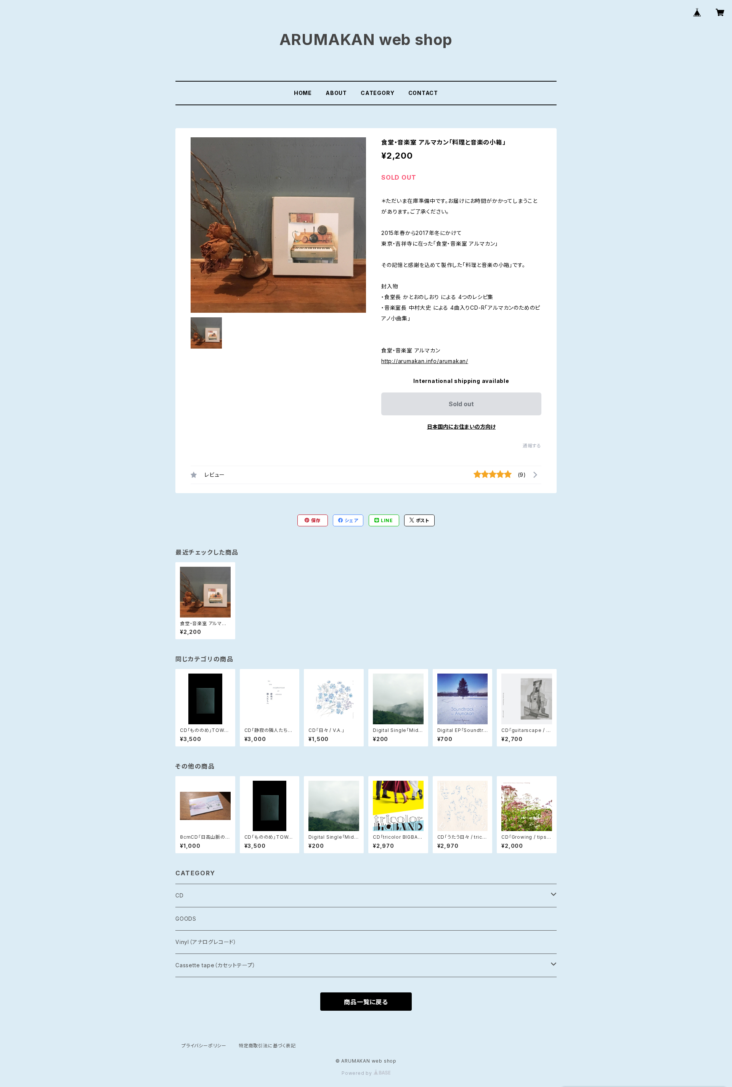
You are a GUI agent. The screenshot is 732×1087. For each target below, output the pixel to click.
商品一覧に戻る (366, 1002)
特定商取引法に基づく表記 (267, 1045)
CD (179, 895)
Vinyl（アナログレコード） (206, 942)
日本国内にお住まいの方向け (461, 426)
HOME (303, 93)
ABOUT (336, 93)
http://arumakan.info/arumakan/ (424, 361)
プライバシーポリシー (203, 1045)
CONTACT (423, 93)
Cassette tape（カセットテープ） (215, 965)
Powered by (358, 1073)
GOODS (185, 918)
